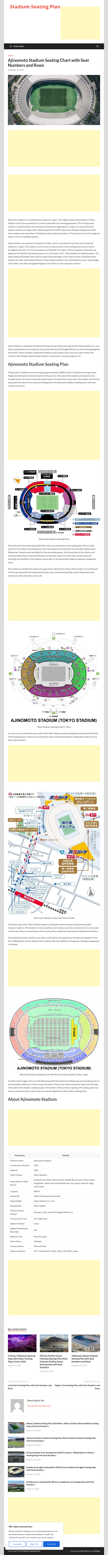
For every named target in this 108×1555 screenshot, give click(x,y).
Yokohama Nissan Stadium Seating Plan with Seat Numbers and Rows (85, 1358)
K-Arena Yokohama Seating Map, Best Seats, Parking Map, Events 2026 (21, 1358)
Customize (17, 1544)
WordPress (85, 1551)
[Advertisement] (80, 23)
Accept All (51, 1544)
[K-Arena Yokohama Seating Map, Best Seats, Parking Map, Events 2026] (22, 1344)
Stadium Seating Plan (35, 6)
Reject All (34, 1544)
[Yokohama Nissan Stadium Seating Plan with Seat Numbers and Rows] (86, 1344)
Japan (10, 56)
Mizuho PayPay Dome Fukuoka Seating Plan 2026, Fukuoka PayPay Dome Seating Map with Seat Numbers (54, 1361)
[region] (34, 1536)
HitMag (97, 1551)
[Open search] (97, 46)
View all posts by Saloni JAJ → (40, 1405)
